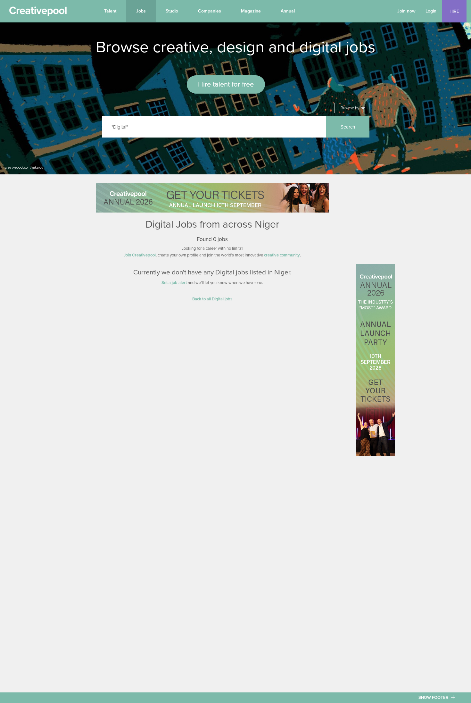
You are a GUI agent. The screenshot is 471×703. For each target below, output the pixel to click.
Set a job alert (174, 282)
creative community (282, 255)
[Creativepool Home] (38, 12)
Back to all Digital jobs (212, 299)
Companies (209, 11)
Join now (406, 11)
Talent (110, 11)
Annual (288, 11)
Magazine (251, 11)
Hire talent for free (226, 84)
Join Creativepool (140, 255)
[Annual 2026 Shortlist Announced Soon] (212, 198)
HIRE (454, 11)
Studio (172, 11)
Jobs (141, 11)
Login (431, 11)
